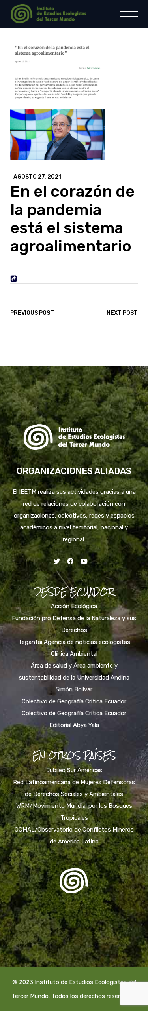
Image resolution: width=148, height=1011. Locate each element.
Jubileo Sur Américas (74, 770)
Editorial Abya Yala (74, 725)
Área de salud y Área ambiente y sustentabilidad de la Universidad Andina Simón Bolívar (74, 677)
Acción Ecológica (74, 606)
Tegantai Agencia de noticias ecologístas (74, 641)
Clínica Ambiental (74, 653)
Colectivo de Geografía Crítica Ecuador (74, 701)
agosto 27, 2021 (37, 177)
